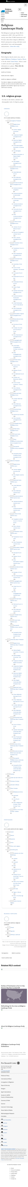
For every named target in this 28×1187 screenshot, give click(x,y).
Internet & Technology (7, 1107)
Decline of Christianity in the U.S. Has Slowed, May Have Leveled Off (13, 987)
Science (3, 1103)
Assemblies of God (17, 264)
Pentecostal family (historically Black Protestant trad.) (16, 719)
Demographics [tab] (5, 953)
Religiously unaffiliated (10, 913)
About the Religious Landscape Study (13, 1026)
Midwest (8, 59)
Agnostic (13, 931)
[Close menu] (19, 9)
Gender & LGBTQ (5, 1095)
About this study (14, 46)
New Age (16, 888)
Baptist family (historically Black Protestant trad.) (16, 644)
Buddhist (13, 839)
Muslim (12, 835)
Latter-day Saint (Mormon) (17, 777)
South (19, 59)
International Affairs (6, 1079)
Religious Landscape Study (8, 11)
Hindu (12, 842)
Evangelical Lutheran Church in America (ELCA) (18, 520)
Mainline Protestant (15, 460)
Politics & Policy (5, 1075)
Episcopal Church (17, 552)
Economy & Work (5, 1100)
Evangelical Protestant (16, 120)
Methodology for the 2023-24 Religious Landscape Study (13, 1007)
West (24, 59)
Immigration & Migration (7, 1082)
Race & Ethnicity (5, 1085)
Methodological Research (7, 1113)
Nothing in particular (15, 934)
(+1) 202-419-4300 (5, 1070)
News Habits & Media (6, 1110)
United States (14, 61)
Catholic (12, 774)
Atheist (12, 927)
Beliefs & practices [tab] (16, 953)
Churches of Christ (17, 324)
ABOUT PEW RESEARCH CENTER (8, 1149)
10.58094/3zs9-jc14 (13, 1056)
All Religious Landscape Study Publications (10, 1045)
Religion (3, 1088)
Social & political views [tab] (7, 958)
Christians (7, 108)
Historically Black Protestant (17, 639)
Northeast (14, 59)
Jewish (12, 832)
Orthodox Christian (15, 781)
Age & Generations (6, 1092)
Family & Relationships (7, 1097)
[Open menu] (25, 5)
